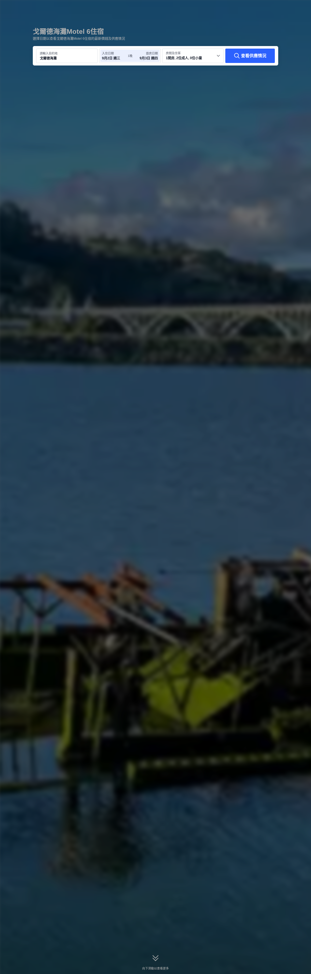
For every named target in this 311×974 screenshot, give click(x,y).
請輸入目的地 (49, 53)
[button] (282, 7)
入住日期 (108, 53)
